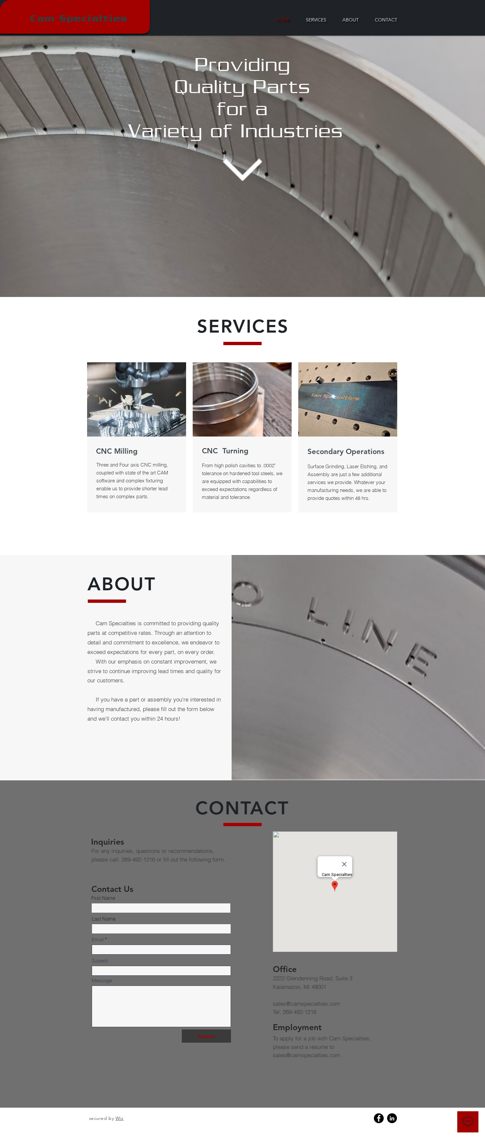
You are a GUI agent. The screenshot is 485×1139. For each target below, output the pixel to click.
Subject (100, 960)
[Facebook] (379, 1118)
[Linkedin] (392, 1118)
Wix (119, 1118)
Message (102, 980)
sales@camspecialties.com (306, 1003)
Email (98, 939)
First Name (103, 897)
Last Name (103, 918)
